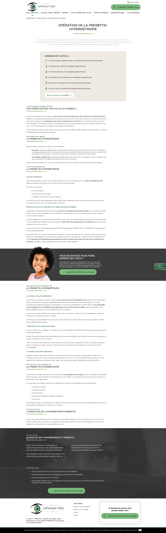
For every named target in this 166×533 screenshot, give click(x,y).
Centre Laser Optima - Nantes (54, 12)
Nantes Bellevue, (47, 521)
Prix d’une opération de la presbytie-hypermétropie (67, 72)
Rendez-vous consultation (82, 506)
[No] (164, 530)
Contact (75, 512)
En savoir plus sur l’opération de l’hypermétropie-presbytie (70, 88)
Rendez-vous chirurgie (80, 509)
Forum (75, 515)
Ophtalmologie (117, 12)
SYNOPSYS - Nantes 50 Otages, (45, 519)
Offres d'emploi (101, 12)
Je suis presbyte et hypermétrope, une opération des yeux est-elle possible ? (76, 60)
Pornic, (56, 521)
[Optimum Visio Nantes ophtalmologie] (41, 7)
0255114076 (134, 2)
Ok (140, 530)
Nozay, (61, 521)
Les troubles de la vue (81, 12)
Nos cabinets (32, 12)
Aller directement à (58, 95)
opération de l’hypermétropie (94, 116)
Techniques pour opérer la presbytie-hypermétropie (67, 66)
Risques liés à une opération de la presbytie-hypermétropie (70, 83)
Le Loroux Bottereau (33, 522)
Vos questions (133, 12)
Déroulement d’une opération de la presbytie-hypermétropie (70, 77)
